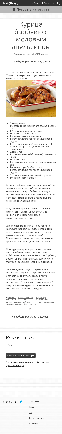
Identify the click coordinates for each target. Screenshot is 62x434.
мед (24, 299)
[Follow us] (21, 401)
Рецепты (17, 54)
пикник (37, 304)
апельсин (12, 297)
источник (44, 54)
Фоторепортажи (36, 418)
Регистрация (49, 3)
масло (17, 299)
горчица (9, 299)
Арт (30, 412)
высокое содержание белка (18, 302)
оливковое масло (25, 297)
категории (33, 9)
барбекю (28, 304)
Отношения (34, 401)
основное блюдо (42, 299)
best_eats (26, 54)
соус (30, 299)
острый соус (41, 297)
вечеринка (37, 302)
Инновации (33, 423)
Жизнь (31, 407)
